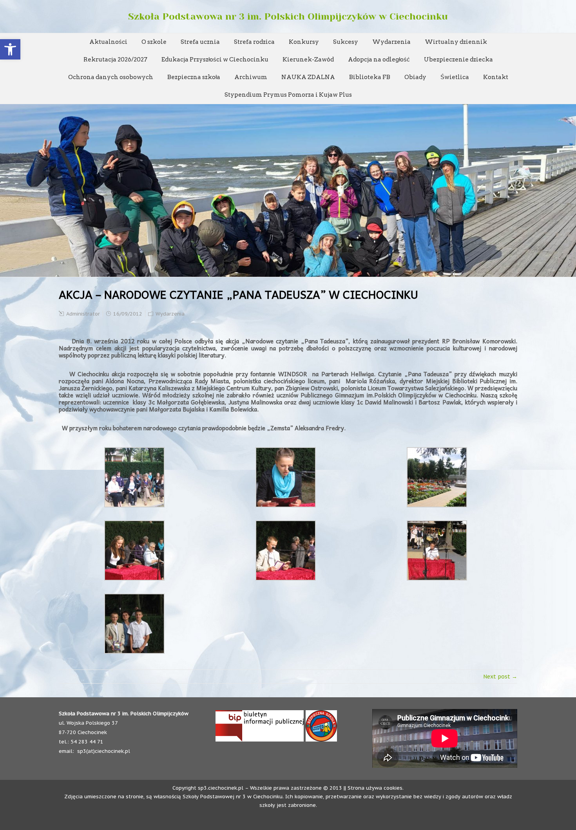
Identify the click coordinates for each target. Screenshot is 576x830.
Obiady (415, 77)
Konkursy (304, 41)
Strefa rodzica (254, 41)
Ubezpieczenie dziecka (458, 59)
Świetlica (454, 77)
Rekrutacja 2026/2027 (115, 59)
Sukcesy (345, 41)
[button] (10, 49)
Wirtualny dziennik (456, 41)
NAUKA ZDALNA (308, 77)
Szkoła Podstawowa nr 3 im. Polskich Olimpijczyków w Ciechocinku (288, 16)
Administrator (83, 313)
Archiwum (250, 77)
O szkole (154, 41)
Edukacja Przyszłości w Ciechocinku (214, 59)
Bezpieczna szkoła (193, 77)
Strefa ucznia (200, 41)
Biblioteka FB (369, 77)
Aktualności (108, 41)
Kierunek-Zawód (308, 59)
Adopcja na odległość (379, 59)
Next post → (500, 676)
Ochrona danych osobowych (110, 77)
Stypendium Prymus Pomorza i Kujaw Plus (288, 94)
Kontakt (495, 77)
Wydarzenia (391, 41)
